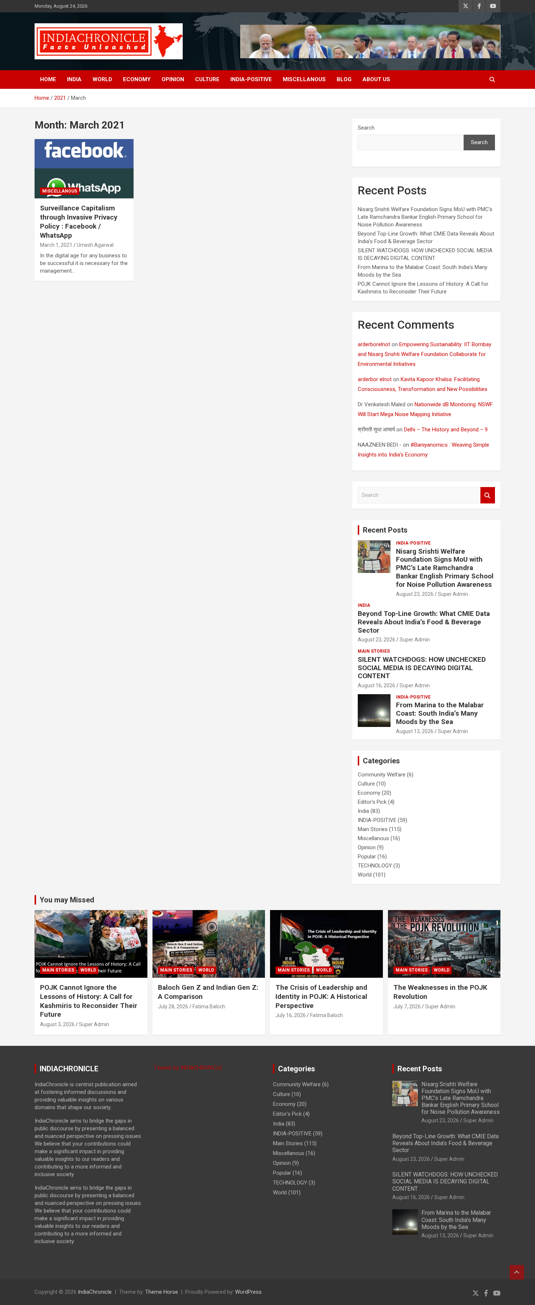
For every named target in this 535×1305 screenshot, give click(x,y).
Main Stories (374, 651)
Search (366, 127)
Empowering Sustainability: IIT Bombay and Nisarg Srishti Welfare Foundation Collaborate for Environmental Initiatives (424, 354)
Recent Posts (385, 530)
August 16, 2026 (376, 685)
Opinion (173, 79)
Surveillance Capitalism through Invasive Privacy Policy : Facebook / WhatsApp (79, 221)
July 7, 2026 (407, 1006)
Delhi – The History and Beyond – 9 (446, 429)
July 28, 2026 (173, 1006)
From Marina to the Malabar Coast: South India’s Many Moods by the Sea (440, 713)
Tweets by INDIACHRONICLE (188, 1067)
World (102, 79)
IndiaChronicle (95, 1292)
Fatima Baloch (209, 1006)
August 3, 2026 (57, 1024)
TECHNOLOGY (375, 865)
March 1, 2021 (56, 245)
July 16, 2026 (291, 1015)
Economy (137, 79)
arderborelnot (374, 344)
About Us (376, 79)
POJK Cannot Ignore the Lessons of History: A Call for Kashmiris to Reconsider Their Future (88, 1001)
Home (48, 79)
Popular (367, 856)
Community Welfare (381, 774)
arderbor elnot (375, 379)
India (74, 79)
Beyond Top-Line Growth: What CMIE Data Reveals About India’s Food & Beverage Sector (424, 621)
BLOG (344, 79)
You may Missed (67, 899)
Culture (207, 79)
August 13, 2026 (414, 731)
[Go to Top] (517, 1272)
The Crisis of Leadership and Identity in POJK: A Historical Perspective (321, 996)
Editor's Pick (372, 802)
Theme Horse (161, 1292)
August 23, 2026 (414, 594)
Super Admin (453, 594)
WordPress (248, 1292)
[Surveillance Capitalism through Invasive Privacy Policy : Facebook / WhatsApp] (84, 169)
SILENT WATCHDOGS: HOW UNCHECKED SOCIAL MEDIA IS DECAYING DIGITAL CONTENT (422, 667)
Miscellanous (304, 79)
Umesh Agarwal (95, 245)
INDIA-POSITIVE (251, 79)
